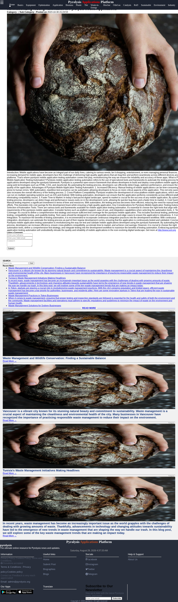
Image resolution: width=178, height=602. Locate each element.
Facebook (92, 559)
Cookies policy (15, 571)
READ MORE (89, 308)
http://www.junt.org (167, 230)
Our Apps (5, 586)
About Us (133, 559)
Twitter (91, 569)
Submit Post (49, 564)
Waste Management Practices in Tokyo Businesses (33, 295)
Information (6, 554)
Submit (11, 248)
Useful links (49, 554)
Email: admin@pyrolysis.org (15, 581)
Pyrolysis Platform (91, 2)
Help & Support (136, 554)
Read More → (10, 361)
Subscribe (117, 598)
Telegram (92, 574)
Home (46, 559)
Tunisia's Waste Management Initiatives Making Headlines (37, 278)
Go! (31, 263)
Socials (89, 554)
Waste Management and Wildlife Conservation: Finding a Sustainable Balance (47, 268)
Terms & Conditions (11, 567)
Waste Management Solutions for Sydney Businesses (34, 305)
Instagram (93, 564)
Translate (48, 586)
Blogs (46, 574)
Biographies (49, 569)
